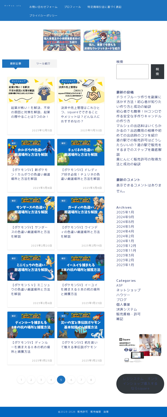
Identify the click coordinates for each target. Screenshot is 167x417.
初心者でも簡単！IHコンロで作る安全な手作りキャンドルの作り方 (139, 116)
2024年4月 (125, 231)
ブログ (121, 299)
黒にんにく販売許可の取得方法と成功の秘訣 (139, 161)
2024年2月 (125, 236)
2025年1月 (125, 212)
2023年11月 (126, 250)
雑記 (119, 319)
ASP (119, 285)
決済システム (126, 309)
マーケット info (12, 6)
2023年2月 (125, 260)
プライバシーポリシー (43, 15)
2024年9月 (125, 217)
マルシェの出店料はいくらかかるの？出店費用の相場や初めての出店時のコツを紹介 (139, 130)
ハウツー (123, 295)
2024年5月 (125, 226)
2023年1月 (125, 265)
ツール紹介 (43, 63)
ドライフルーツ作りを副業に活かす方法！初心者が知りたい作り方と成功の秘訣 (139, 102)
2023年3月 (125, 255)
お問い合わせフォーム (43, 6)
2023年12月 (126, 245)
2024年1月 (125, 241)
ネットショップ (128, 290)
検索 (119, 61)
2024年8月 (125, 221)
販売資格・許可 (128, 314)
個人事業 (123, 304)
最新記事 (15, 63)
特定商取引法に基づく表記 (105, 6)
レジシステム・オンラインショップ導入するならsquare (140, 383)
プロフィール (72, 6)
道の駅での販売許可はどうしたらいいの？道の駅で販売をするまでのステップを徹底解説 (139, 147)
